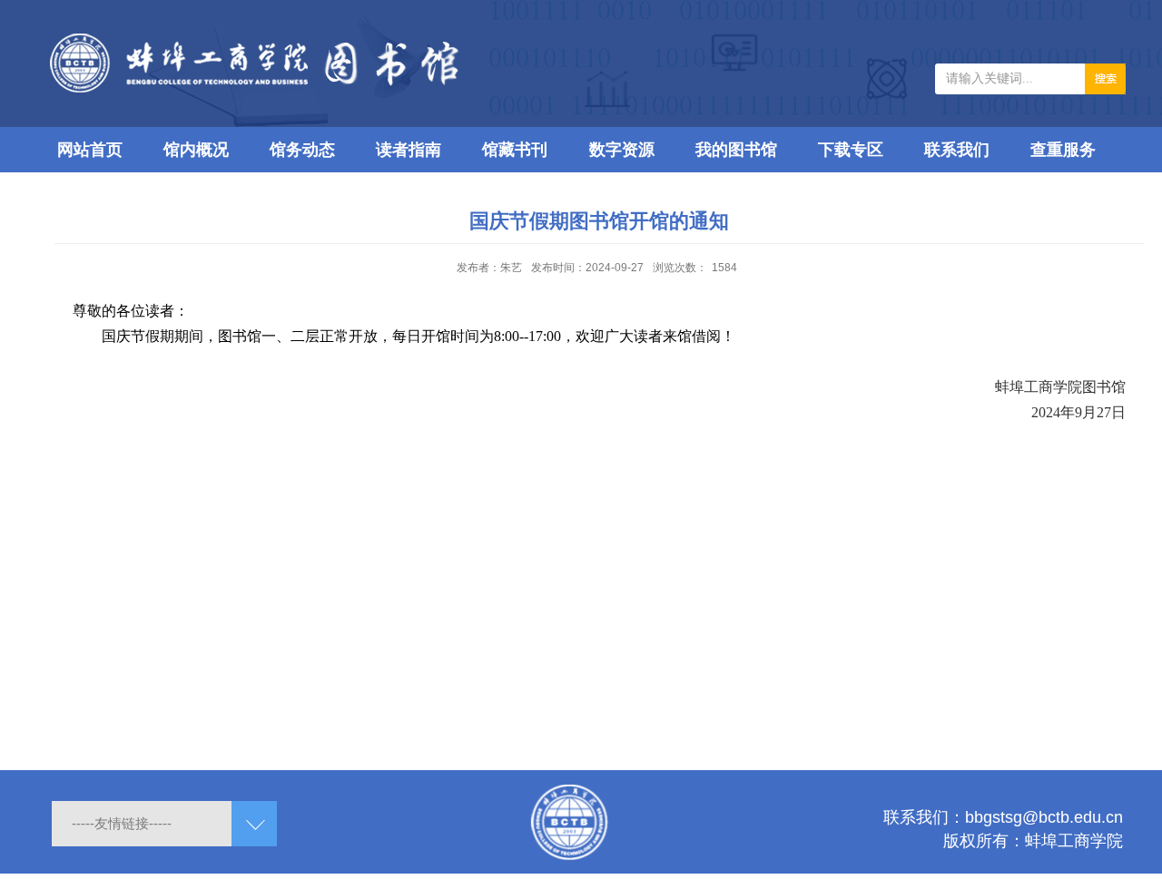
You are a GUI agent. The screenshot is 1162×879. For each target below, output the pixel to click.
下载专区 (850, 150)
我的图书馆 (736, 150)
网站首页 (90, 150)
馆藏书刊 (514, 150)
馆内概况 (196, 150)
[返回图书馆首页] (326, 39)
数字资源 (622, 150)
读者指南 (408, 150)
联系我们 (957, 150)
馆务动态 (302, 150)
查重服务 (1063, 150)
